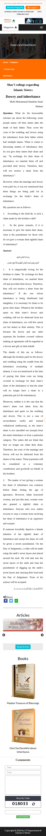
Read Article (23, 646)
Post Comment (23, 816)
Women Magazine (15, 7)
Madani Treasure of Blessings (23, 703)
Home (5, 62)
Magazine (8, 27)
